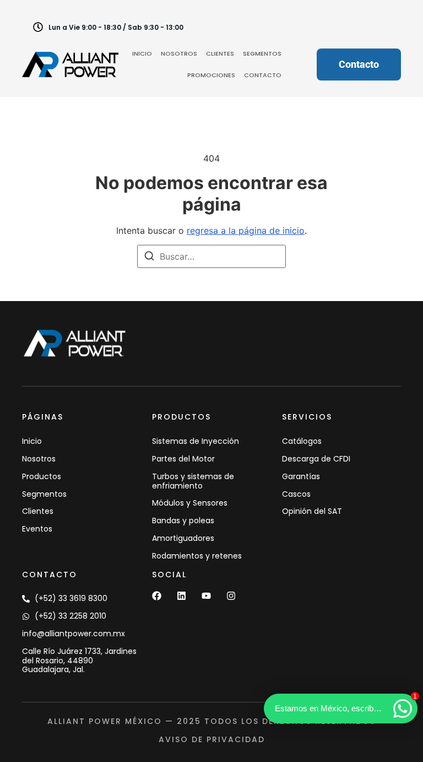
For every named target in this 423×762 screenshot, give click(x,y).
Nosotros (179, 53)
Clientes (220, 53)
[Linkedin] (181, 596)
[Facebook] (157, 596)
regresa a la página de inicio (246, 230)
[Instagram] (231, 596)
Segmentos (262, 53)
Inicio (142, 53)
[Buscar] (149, 257)
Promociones (211, 75)
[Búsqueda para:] (211, 256)
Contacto (262, 75)
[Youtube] (206, 596)
